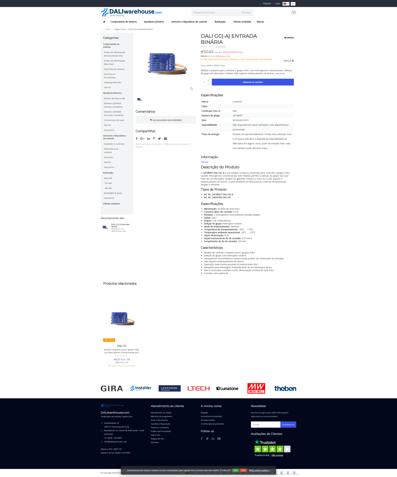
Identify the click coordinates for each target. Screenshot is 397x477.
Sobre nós (155, 435)
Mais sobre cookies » (259, 470)
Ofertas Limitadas (242, 21)
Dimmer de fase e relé (114, 98)
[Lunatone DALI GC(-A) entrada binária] (105, 227)
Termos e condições (160, 427)
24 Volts (108, 183)
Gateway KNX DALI (112, 82)
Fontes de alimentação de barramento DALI (114, 54)
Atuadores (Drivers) (154, 21)
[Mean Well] (256, 388)
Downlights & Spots (113, 193)
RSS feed (154, 442)
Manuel (204, 161)
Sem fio (107, 87)
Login (277, 3)
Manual (287, 60)
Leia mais (280, 73)
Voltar (107, 29)
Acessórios (109, 130)
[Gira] (112, 388)
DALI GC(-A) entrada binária (120, 225)
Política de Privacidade (161, 431)
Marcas (260, 21)
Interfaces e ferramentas (110, 76)
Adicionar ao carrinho (253, 82)
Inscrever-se (288, 424)
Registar (267, 3)
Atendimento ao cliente (161, 412)
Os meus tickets (208, 420)
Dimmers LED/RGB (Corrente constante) (113, 113)
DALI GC (122, 345)
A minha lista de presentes (212, 424)
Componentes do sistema (124, 21)
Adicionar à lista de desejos (149, 144)
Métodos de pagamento (161, 416)
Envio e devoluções (159, 420)
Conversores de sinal (114, 120)
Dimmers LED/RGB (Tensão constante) (113, 105)
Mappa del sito (157, 438)
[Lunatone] (288, 37)
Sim (235, 470)
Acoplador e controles (114, 143)
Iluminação (220, 21)
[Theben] (285, 388)
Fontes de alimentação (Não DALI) (114, 62)
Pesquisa (246, 12)
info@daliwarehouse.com (115, 441)
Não (243, 470)
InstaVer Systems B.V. (123, 416)
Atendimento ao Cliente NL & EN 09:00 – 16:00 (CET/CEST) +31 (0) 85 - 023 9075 (124, 434)
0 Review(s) (220, 46)
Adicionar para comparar (176, 144)
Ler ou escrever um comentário (167, 119)
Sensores (108, 157)
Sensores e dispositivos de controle (189, 21)
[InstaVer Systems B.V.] (141, 388)
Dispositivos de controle (111, 150)
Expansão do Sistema (114, 69)
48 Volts (108, 188)
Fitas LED (108, 178)
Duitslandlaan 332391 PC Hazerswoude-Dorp (116, 425)
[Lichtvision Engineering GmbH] (170, 388)
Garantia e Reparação (160, 424)
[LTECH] (199, 388)
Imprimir (139, 146)
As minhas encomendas (211, 416)
